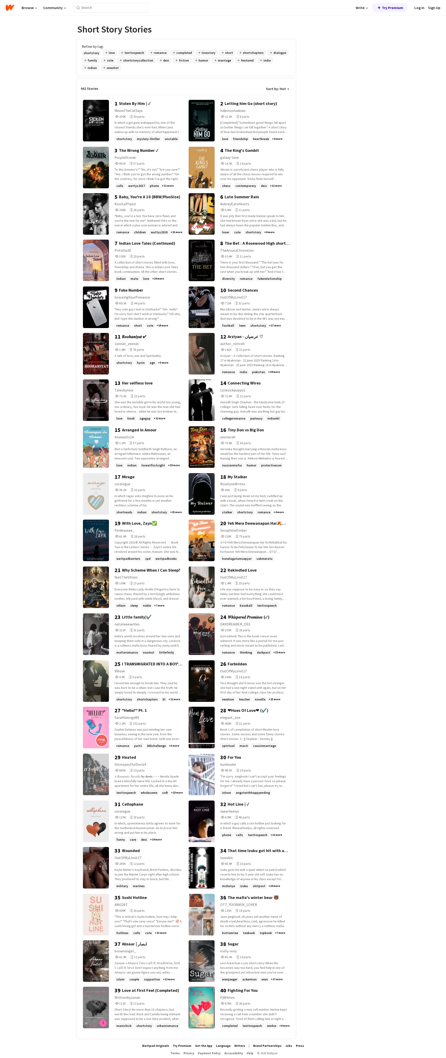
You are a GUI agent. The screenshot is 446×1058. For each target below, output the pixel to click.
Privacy (189, 1053)
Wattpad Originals (155, 1046)
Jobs (288, 1046)
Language (223, 1046)
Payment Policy (209, 1053)
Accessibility (233, 1053)
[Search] (78, 7)
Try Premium (392, 7)
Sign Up (434, 7)
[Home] (10, 7)
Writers (239, 1046)
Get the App (203, 1046)
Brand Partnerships (267, 1046)
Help (250, 1053)
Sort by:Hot (276, 88)
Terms (175, 1053)
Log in (419, 7)
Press (300, 1046)
